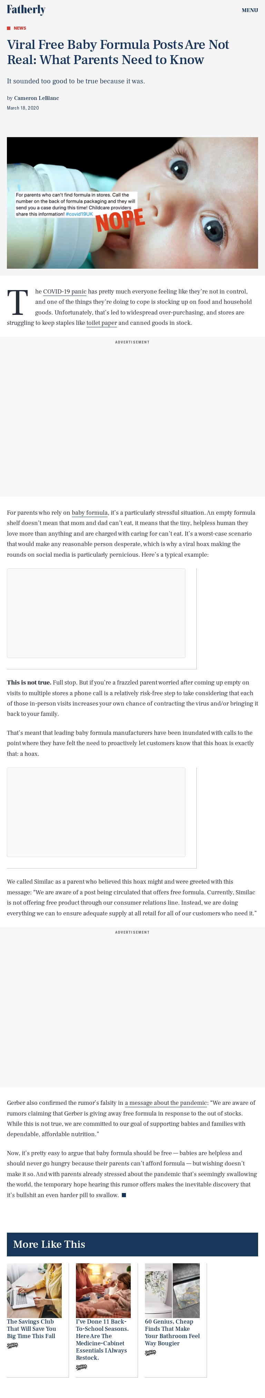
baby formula (90, 513)
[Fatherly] (26, 10)
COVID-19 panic (65, 292)
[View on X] (96, 613)
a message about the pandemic (166, 1103)
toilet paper (102, 323)
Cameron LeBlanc (36, 98)
